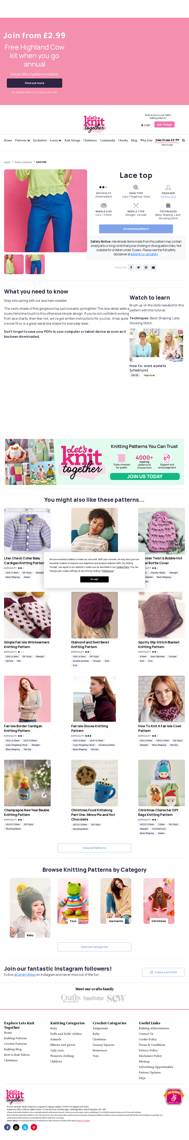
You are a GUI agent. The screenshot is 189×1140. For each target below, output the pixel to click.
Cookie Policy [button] (122, 567)
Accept (94, 579)
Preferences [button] (108, 571)
